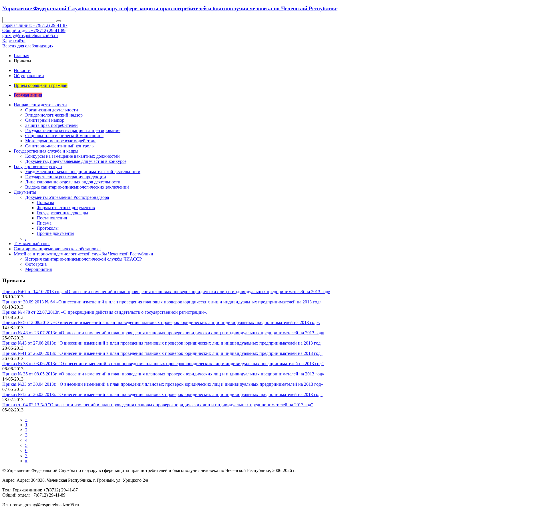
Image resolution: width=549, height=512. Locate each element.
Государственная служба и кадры (46, 151)
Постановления (52, 217)
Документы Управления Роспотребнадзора (67, 197)
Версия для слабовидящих (27, 45)
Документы (25, 192)
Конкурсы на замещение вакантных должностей (72, 156)
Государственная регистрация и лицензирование (72, 130)
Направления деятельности (40, 104)
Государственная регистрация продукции (65, 176)
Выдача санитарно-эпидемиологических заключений (77, 187)
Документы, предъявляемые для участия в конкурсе (75, 161)
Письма (44, 223)
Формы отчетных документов (66, 207)
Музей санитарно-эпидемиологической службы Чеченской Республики (83, 253)
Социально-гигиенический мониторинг (64, 135)
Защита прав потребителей (51, 125)
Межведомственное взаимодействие (60, 140)
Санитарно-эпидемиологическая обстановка (57, 248)
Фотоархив (36, 264)
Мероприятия (38, 269)
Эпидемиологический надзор (54, 115)
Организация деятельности (51, 109)
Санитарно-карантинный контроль (59, 145)
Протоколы (48, 228)
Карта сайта (13, 40)
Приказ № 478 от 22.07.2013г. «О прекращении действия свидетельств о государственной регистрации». (104, 312)
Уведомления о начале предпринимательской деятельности (82, 171)
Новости (22, 70)
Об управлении (29, 75)
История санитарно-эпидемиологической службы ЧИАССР (83, 259)
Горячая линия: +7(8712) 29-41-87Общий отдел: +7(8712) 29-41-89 (34, 28)
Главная (21, 55)
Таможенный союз (32, 243)
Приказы (45, 202)
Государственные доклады (62, 212)
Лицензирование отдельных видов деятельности (72, 181)
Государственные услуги (38, 166)
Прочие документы (55, 233)
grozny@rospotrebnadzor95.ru (30, 35)
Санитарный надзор (44, 120)
